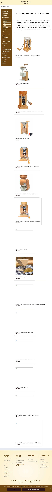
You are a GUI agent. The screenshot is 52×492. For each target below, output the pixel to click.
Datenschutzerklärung (44, 462)
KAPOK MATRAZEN (6, 41)
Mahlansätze (4, 29)
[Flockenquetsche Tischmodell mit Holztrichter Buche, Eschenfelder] (24, 99)
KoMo (4, 23)
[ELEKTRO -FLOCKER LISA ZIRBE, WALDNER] (24, 321)
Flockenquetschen (5, 17)
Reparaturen (4, 55)
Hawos (4, 25)
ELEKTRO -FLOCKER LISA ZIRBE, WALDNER (25, 332)
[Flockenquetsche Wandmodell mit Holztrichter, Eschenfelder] (24, 210)
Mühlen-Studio (5, 43)
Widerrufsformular (5, 51)
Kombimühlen (5, 13)
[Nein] (50, 488)
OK (14, 489)
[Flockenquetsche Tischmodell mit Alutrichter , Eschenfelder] (24, 44)
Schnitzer (5, 21)
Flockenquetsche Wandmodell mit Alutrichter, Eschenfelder (28, 166)
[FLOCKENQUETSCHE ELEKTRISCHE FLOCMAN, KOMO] (24, 182)
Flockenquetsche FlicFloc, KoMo (22, 138)
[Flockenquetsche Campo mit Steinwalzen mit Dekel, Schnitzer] (24, 431)
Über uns (4, 61)
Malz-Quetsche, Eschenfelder (22, 249)
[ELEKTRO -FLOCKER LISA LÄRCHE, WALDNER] (24, 348)
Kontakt (3, 45)
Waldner (5, 19)
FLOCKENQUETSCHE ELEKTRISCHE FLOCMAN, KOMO (27, 194)
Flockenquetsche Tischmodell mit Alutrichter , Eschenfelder (28, 55)
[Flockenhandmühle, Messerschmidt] (24, 376)
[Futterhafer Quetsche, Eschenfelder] (24, 265)
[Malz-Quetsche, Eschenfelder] (24, 238)
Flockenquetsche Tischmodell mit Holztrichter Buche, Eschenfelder (29, 111)
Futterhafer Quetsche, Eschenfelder (23, 277)
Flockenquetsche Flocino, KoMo (22, 83)
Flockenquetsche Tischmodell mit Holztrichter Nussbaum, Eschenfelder (30, 304)
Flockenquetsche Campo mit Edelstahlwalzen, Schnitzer (27, 415)
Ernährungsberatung (6, 57)
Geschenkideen (5, 37)
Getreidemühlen (5, 11)
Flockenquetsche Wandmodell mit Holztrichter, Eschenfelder (28, 221)
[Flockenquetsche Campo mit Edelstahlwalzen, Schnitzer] (24, 404)
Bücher (3, 39)
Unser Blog (4, 59)
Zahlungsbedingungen (44, 466)
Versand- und (43, 464)
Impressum (4, 53)
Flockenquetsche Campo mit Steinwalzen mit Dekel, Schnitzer (28, 442)
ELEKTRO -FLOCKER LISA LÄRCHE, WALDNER (25, 359)
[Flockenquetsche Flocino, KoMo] (24, 72)
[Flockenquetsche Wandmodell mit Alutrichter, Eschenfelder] (24, 155)
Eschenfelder (5, 27)
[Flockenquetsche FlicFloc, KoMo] (24, 127)
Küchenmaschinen (5, 31)
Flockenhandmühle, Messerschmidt (23, 387)
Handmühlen (4, 15)
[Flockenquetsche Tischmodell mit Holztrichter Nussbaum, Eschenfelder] (24, 293)
